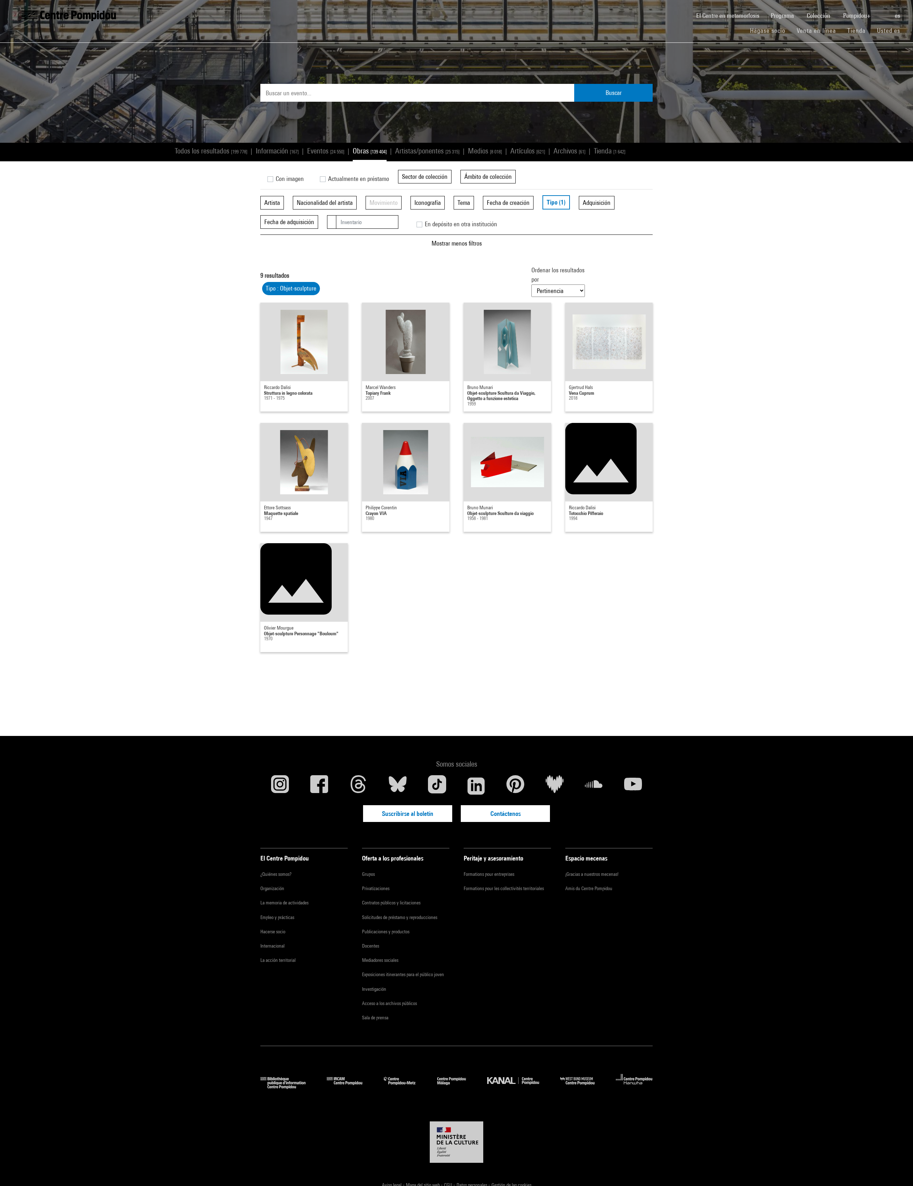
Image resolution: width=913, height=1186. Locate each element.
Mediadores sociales (380, 960)
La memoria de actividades (284, 902)
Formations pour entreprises (489, 874)
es (898, 15)
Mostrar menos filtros (457, 243)
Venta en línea (816, 30)
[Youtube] (633, 786)
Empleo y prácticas (277, 917)
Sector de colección (425, 176)
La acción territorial (278, 960)
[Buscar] (883, 12)
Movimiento (383, 202)
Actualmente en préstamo (358, 178)
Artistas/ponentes (427, 150)
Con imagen (289, 178)
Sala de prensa (375, 1017)
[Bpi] (288, 1086)
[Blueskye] (397, 786)
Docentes (370, 946)
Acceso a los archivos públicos (389, 1003)
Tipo (556, 202)
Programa (783, 15)
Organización (272, 888)
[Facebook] (319, 786)
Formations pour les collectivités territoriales (504, 888)
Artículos (527, 150)
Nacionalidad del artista (325, 202)
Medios (485, 150)
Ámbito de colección (488, 176)
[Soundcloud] (593, 786)
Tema (464, 202)
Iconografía (427, 202)
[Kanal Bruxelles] (518, 1086)
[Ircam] (350, 1086)
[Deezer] (554, 786)
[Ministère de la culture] (456, 1142)
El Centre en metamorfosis (730, 15)
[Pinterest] (515, 786)
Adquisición (597, 202)
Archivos (569, 150)
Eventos (325, 150)
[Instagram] (280, 786)
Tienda (859, 30)
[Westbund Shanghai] (582, 1086)
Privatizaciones (375, 888)
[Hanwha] (634, 1086)
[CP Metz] (405, 1086)
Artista (272, 202)
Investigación (374, 989)
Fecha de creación (508, 202)
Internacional (272, 946)
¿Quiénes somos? (275, 874)
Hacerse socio (272, 931)
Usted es (889, 30)
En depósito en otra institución (460, 224)
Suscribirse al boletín (407, 813)
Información (277, 150)
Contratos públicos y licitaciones (391, 902)
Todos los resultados (211, 150)
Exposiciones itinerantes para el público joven (403, 974)
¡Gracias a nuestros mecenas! (591, 874)
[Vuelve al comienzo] (896, 1169)
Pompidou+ (857, 15)
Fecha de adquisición (289, 222)
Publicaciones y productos (385, 931)
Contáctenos (505, 813)
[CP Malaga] (456, 1086)
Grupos (368, 874)
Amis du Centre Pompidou (588, 888)
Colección (819, 15)
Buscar (614, 92)
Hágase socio (770, 30)
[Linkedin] (476, 786)
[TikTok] (436, 786)
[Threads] (358, 786)
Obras (370, 150)
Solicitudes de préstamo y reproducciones (399, 917)
